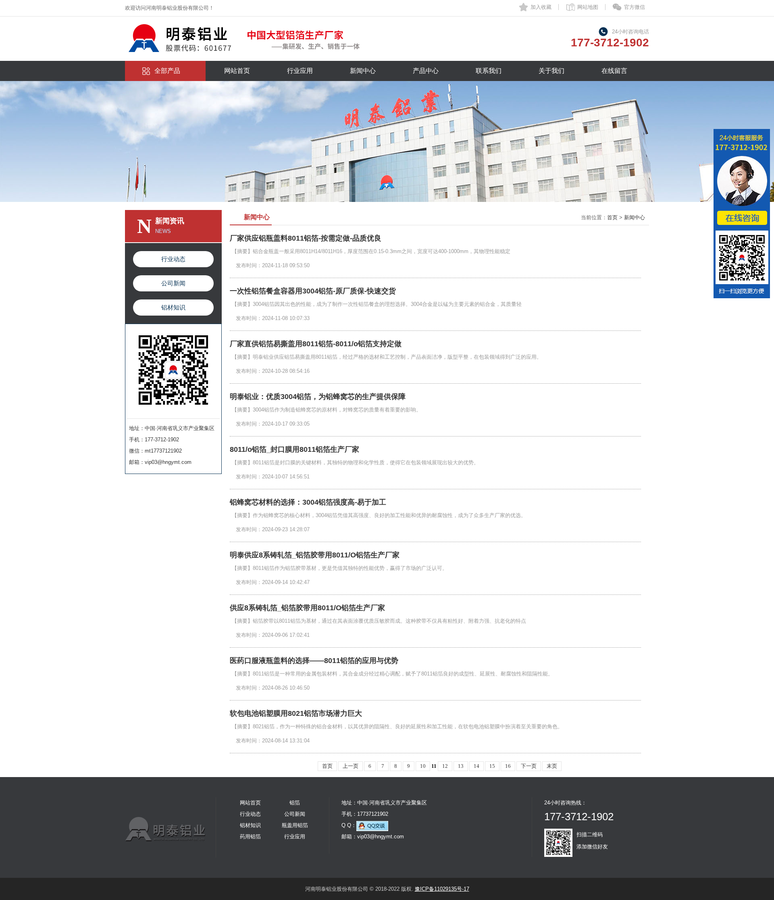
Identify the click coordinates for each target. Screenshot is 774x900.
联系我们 (488, 70)
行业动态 (173, 259)
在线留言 (614, 70)
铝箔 (294, 803)
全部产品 (167, 70)
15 (492, 766)
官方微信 (634, 7)
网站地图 (587, 7)
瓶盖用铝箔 (295, 825)
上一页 (350, 766)
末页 (552, 766)
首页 (612, 217)
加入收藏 (541, 7)
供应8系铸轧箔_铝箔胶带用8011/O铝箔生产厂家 (307, 608)
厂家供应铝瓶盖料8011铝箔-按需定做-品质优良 (305, 238)
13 (461, 766)
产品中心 (426, 70)
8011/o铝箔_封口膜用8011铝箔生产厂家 (294, 449)
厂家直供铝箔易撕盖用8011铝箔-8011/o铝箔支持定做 (316, 344)
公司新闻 (173, 283)
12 (445, 766)
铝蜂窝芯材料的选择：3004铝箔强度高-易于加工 (308, 502)
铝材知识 (173, 307)
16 (508, 766)
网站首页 (237, 70)
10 (423, 766)
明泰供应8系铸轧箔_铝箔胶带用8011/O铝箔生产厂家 (314, 555)
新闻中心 (363, 70)
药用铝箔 (250, 836)
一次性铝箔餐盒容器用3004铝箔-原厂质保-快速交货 (313, 291)
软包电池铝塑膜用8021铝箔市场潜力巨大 (296, 713)
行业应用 (300, 70)
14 (476, 766)
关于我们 (551, 70)
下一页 (529, 766)
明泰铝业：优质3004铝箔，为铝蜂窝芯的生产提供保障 (318, 397)
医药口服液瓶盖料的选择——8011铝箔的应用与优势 (314, 661)
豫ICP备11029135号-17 (442, 889)
